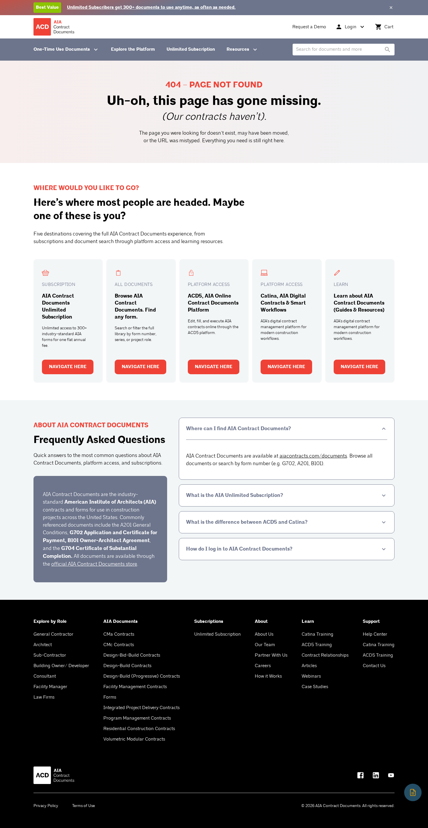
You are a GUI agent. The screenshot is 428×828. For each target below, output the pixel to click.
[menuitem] (309, 26)
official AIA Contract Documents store (94, 564)
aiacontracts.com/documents (313, 456)
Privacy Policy (45, 805)
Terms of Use (83, 805)
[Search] (387, 49)
